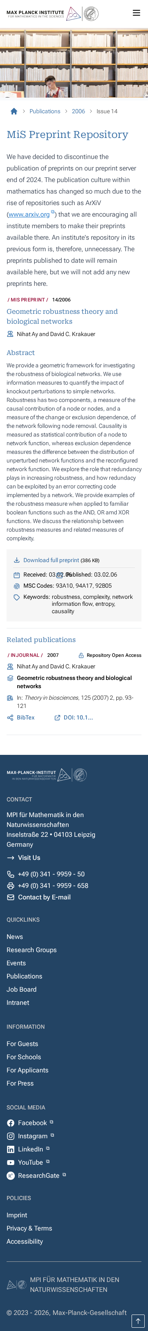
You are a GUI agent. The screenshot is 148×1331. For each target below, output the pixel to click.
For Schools (24, 1057)
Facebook (33, 1123)
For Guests (22, 1044)
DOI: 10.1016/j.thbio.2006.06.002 (79, 717)
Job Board (22, 989)
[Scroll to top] (138, 1321)
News (15, 937)
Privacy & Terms (29, 1228)
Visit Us (29, 858)
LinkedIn (31, 1149)
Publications (24, 976)
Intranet (18, 1002)
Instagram (33, 1136)
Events (16, 963)
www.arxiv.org (29, 214)
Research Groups (32, 950)
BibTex (26, 717)
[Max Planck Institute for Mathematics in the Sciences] (14, 111)
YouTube (31, 1162)
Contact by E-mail (44, 897)
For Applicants (28, 1070)
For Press (20, 1083)
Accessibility (25, 1241)
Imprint (17, 1215)
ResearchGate (39, 1175)
